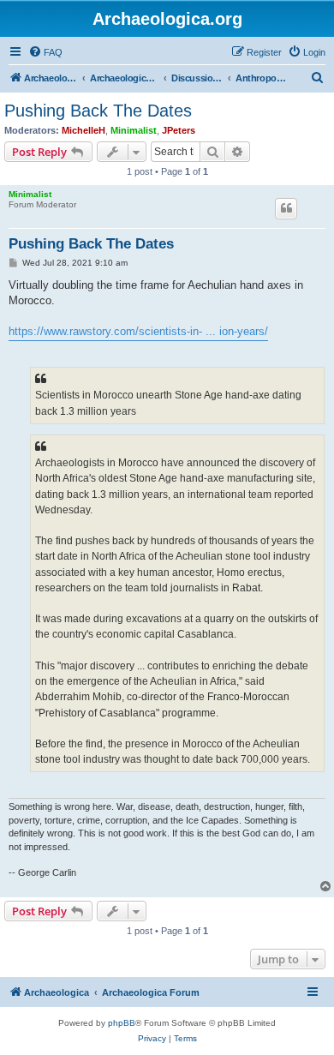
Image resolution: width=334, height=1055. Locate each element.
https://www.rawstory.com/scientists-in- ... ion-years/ (138, 331)
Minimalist (133, 130)
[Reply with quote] (286, 208)
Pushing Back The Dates (98, 110)
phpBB (121, 1023)
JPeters (178, 130)
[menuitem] (45, 52)
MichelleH (83, 130)
